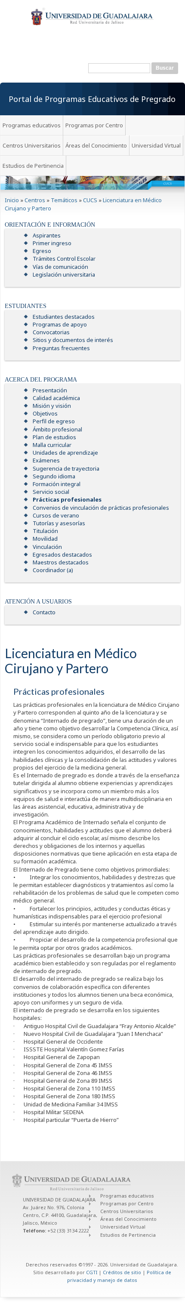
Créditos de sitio (122, 1272)
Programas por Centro (94, 125)
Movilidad (45, 538)
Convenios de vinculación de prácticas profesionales (101, 507)
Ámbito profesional (57, 429)
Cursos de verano (56, 515)
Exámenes (46, 460)
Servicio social (51, 492)
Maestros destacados (61, 562)
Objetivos (45, 413)
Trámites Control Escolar (64, 258)
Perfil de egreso (54, 421)
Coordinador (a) (53, 570)
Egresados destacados (62, 554)
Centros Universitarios (32, 145)
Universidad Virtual (156, 145)
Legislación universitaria (64, 274)
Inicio (12, 200)
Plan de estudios (54, 437)
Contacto (44, 612)
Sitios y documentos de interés (73, 340)
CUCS (90, 200)
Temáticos (64, 200)
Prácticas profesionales (67, 499)
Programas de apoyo (60, 324)
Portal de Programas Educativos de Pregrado (92, 99)
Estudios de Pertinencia (33, 165)
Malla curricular (52, 445)
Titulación (45, 531)
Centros (35, 200)
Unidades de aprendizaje (65, 452)
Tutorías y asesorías (59, 523)
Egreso (42, 251)
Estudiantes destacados (64, 316)
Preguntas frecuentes (61, 348)
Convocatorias (51, 332)
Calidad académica (56, 398)
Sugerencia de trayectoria (66, 468)
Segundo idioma (54, 476)
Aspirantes (47, 235)
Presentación (50, 390)
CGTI (91, 1272)
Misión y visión (52, 406)
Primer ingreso (52, 243)
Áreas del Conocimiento (96, 145)
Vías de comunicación (60, 267)
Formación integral (56, 484)
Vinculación (47, 547)
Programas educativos (32, 125)
